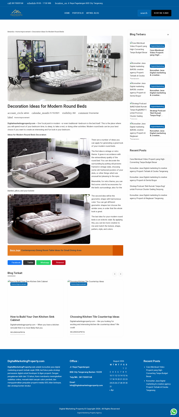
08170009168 (15, 3)
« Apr (111, 390)
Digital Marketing (157, 46)
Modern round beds (95, 126)
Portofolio (78, 13)
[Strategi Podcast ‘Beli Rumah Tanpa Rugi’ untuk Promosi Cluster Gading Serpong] (138, 110)
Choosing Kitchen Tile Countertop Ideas (94, 316)
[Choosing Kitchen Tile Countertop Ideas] (95, 296)
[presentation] (114, 274)
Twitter (30, 262)
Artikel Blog (92, 13)
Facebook (16, 262)
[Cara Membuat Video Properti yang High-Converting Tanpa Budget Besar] (138, 50)
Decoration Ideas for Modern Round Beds (47, 106)
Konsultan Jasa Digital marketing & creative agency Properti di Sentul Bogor (158, 95)
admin (26, 113)
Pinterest (60, 262)
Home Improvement (21, 117)
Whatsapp (44, 262)
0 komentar (94, 113)
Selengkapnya (17, 332)
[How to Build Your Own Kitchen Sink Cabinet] (35, 296)
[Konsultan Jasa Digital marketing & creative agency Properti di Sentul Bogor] (138, 90)
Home (67, 13)
